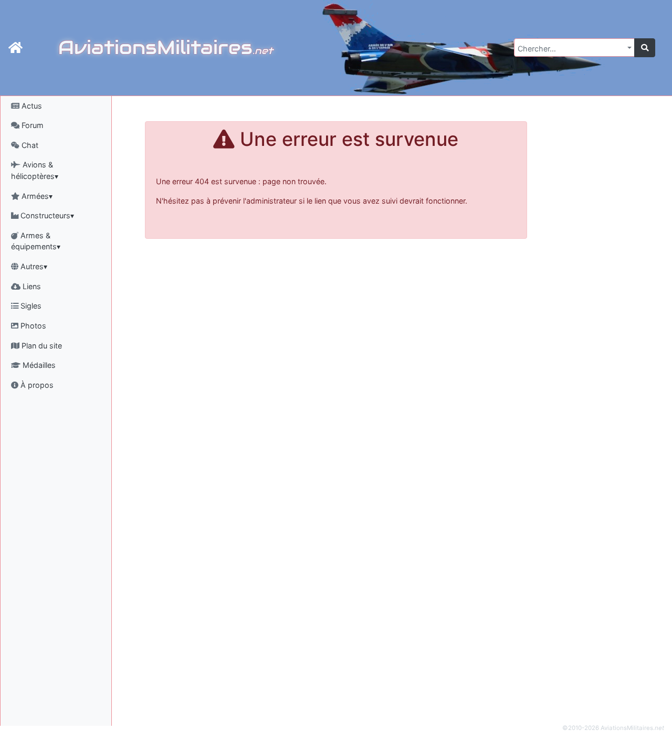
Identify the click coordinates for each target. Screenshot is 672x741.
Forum (31, 125)
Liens (30, 286)
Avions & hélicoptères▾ (34, 170)
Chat (28, 145)
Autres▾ (32, 266)
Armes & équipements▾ (35, 241)
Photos (32, 325)
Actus (30, 105)
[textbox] (571, 48)
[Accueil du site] (15, 48)
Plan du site (40, 345)
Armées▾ (35, 196)
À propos (36, 384)
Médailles (38, 365)
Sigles (29, 305)
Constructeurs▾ (46, 215)
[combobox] (574, 47)
